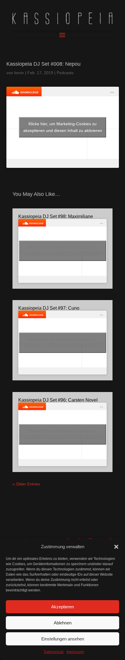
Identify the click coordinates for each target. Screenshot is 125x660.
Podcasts (65, 72)
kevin (19, 72)
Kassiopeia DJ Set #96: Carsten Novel (58, 400)
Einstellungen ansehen (62, 638)
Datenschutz (54, 652)
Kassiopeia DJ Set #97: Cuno (48, 308)
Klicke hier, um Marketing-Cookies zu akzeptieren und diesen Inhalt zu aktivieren (62, 127)
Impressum (75, 652)
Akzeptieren (62, 606)
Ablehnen (63, 622)
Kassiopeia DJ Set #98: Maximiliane (55, 216)
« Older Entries (26, 484)
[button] (116, 547)
